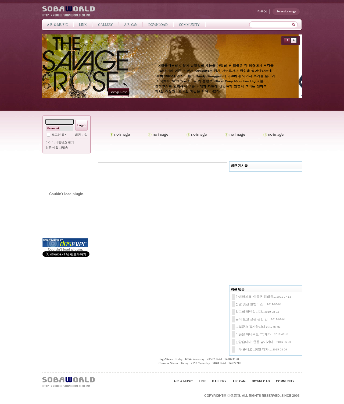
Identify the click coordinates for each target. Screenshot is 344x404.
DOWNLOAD (261, 381)
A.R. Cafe (239, 381)
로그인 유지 (59, 134)
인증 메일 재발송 (57, 147)
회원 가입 (81, 134)
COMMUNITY (285, 381)
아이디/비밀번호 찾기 (60, 142)
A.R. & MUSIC (183, 381)
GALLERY (219, 381)
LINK (202, 381)
